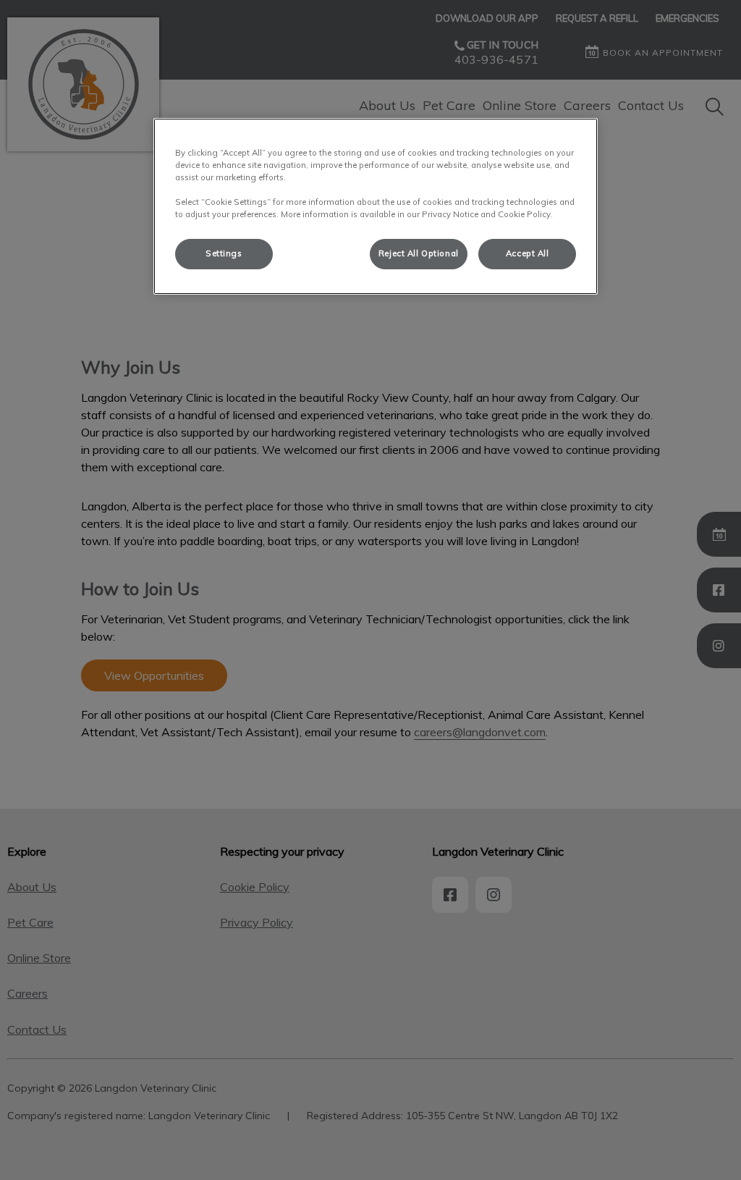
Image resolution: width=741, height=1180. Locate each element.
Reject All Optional (418, 253)
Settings (224, 253)
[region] (375, 206)
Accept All (527, 253)
